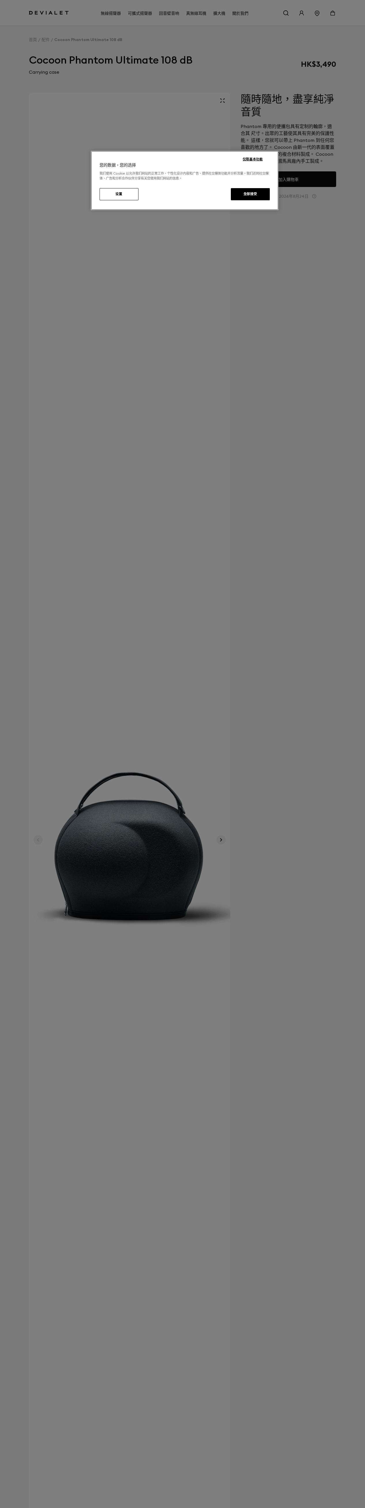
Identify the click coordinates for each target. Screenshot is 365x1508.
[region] (184, 180)
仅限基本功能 (253, 159)
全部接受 (250, 194)
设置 (118, 194)
